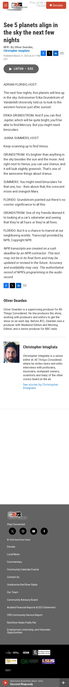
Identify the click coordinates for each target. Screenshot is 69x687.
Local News (13, 554)
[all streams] (64, 682)
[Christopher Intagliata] (11, 352)
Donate (58, 5)
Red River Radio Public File (21, 622)
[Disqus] (34, 457)
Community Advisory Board (22, 600)
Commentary (14, 562)
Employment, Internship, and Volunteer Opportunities (28, 631)
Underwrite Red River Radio (22, 584)
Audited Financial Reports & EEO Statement (31, 607)
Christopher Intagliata (17, 50)
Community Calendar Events (23, 569)
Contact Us (13, 577)
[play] (5, 682)
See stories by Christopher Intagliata (40, 386)
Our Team (12, 592)
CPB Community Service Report (24, 615)
